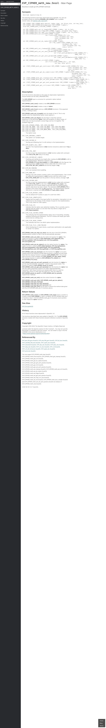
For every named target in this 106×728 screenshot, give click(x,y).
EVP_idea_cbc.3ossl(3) (29, 347)
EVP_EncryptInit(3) (27, 306)
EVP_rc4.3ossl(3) (55, 347)
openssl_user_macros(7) (40, 21)
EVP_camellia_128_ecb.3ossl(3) (31, 342)
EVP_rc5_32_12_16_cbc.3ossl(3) (31, 349)
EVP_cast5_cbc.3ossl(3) (48, 342)
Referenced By (4, 25)
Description (3, 13)
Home (101, 721)
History (2, 20)
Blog (101, 723)
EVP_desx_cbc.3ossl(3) (57, 345)
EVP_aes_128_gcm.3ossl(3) (30, 340)
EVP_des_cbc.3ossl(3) (43, 345)
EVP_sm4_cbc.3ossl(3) (28, 351)
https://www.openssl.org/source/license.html (36, 333)
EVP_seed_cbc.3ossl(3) (48, 349)
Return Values (4, 15)
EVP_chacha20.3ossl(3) (29, 345)
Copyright (3, 23)
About (101, 725)
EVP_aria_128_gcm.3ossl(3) (46, 340)
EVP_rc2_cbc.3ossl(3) (42, 347)
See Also (3, 18)
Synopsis (3, 10)
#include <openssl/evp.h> (32, 15)
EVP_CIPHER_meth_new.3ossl (11, 7)
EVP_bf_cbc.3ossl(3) (61, 340)
